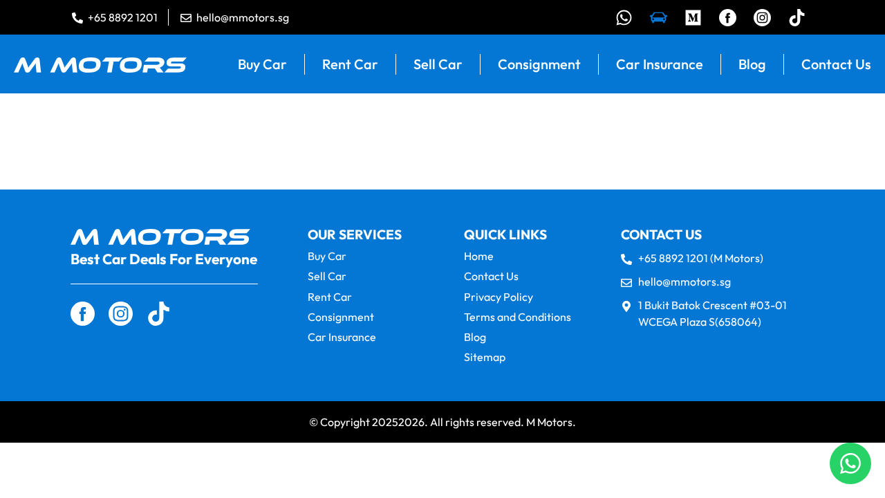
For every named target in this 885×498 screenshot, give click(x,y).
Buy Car (262, 64)
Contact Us (836, 64)
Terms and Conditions (517, 317)
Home (479, 256)
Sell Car (438, 64)
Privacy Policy (498, 297)
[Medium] (693, 17)
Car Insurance (659, 64)
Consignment (539, 64)
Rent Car (350, 64)
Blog (752, 64)
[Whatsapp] (624, 17)
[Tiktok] (797, 17)
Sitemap (484, 357)
